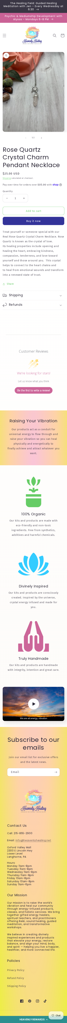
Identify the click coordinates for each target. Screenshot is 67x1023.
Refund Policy (15, 978)
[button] (33, 1019)
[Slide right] (41, 138)
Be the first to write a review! (33, 390)
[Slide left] (26, 138)
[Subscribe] (56, 772)
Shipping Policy (16, 986)
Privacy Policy (15, 970)
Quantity (8, 191)
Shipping (7, 178)
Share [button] (10, 283)
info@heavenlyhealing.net (33, 840)
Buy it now (33, 221)
